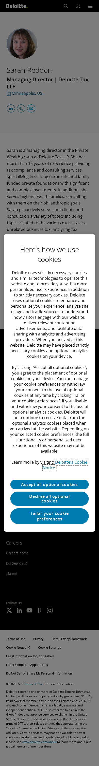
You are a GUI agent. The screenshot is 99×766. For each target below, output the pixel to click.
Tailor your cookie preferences (49, 516)
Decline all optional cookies (49, 499)
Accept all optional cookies (49, 484)
